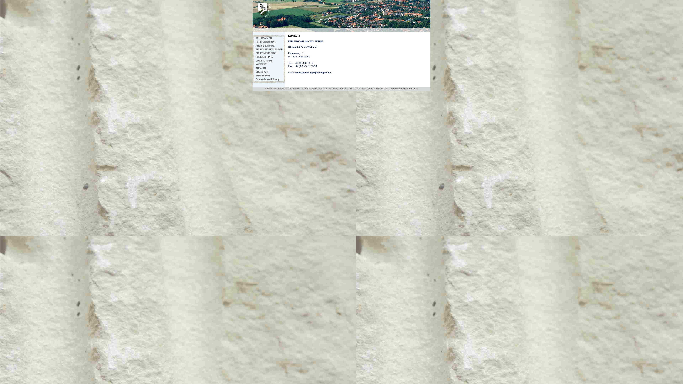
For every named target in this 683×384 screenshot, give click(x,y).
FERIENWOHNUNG (266, 42)
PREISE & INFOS (265, 46)
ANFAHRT (261, 68)
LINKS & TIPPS (264, 61)
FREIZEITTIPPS (264, 57)
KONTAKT (261, 64)
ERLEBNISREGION (266, 53)
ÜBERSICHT (262, 72)
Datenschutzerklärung (268, 79)
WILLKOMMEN (264, 38)
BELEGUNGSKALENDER (269, 49)
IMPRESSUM (263, 75)
